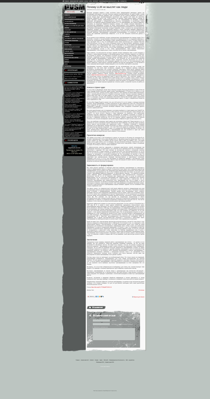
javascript (68, 30)
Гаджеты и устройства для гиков (74, 25)
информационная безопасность (74, 19)
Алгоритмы (68, 66)
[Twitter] (98, 296)
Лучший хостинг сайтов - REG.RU (74, 74)
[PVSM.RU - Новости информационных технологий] (74, 7)
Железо (67, 62)
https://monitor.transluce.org (99, 75)
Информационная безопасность (108, 1)
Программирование (70, 17)
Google (86, 1)
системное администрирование (74, 38)
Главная (66, 1)
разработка (68, 44)
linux (66, 64)
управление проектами (71, 40)
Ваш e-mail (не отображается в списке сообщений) (122, 324)
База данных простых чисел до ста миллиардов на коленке (74, 121)
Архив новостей (74, 1)
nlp (104, 9)
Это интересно (69, 21)
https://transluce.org (120, 73)
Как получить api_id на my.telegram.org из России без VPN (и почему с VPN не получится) (74, 88)
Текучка (67, 27)
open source (68, 49)
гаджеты (67, 34)
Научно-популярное (70, 23)
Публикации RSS (100, 362)
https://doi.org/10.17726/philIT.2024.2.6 (101, 287)
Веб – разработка (122, 1)
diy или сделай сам (70, 32)
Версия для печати (139, 297)
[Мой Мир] (101, 296)
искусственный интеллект (72, 47)
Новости (67, 15)
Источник (141, 290)
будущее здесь (69, 51)
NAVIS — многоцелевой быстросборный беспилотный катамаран (73, 106)
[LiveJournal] (103, 296)
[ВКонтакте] (96, 296)
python (67, 42)
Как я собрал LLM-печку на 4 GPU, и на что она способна (73, 110)
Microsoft (95, 1)
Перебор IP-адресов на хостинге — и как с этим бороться (74, 125)
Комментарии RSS (109, 362)
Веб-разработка (69, 53)
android (67, 36)
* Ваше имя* (114, 320)
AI (100, 9)
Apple (90, 1)
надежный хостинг (74, 146)
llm (102, 9)
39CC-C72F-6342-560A (71, 78)
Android (81, 1)
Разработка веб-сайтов (71, 57)
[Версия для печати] (132, 297)
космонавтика (69, 55)
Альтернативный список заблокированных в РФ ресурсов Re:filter (74, 129)
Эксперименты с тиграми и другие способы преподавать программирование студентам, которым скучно (74, 94)
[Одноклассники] (100, 296)
